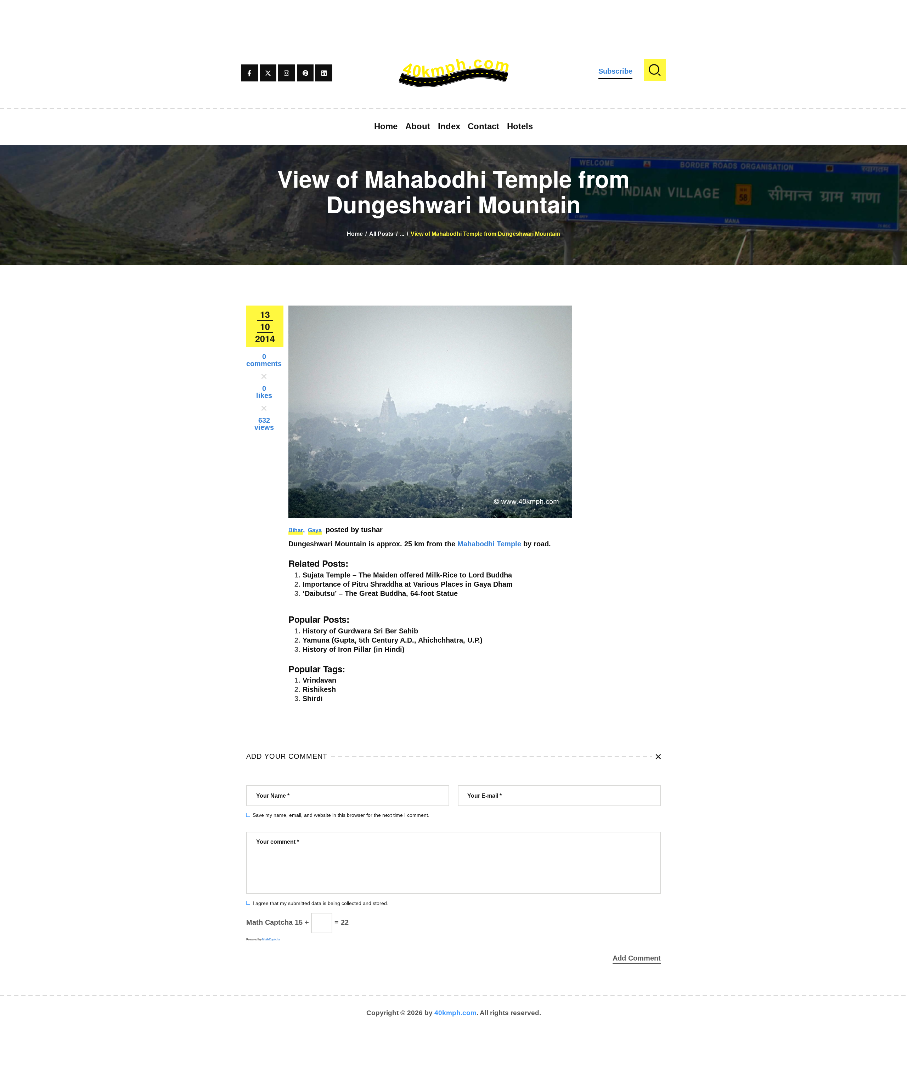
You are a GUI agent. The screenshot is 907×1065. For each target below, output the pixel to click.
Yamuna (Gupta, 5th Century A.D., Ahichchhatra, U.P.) (393, 640)
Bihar (295, 530)
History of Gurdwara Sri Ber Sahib (360, 631)
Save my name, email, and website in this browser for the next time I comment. (341, 815)
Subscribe (615, 71)
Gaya (315, 530)
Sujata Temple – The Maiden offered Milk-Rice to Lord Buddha (407, 575)
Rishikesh (319, 689)
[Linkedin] (323, 72)
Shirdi (313, 698)
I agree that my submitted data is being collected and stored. (320, 903)
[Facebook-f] (249, 72)
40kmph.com (455, 1012)
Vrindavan (319, 680)
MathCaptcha (271, 939)
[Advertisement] (453, 16)
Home (355, 234)
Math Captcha (269, 922)
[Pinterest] (305, 72)
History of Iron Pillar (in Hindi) (354, 649)
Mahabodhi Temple (489, 544)
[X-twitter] (268, 72)
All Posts (381, 234)
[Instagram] (286, 72)
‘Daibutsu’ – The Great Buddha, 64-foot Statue (380, 593)
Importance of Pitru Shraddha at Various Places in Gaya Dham (408, 584)
